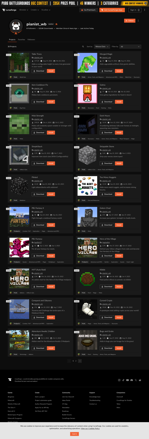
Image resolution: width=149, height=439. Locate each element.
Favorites (21, 39)
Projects (12, 39)
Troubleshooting (94, 400)
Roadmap (65, 411)
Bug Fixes (22, 108)
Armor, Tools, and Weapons (96, 77)
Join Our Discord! (68, 397)
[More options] (144, 10)
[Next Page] (80, 361)
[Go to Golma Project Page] (108, 96)
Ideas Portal (66, 400)
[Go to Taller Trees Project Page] (40, 65)
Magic (133, 138)
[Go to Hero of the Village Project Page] (108, 250)
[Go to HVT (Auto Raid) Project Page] (40, 281)
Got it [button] (74, 434)
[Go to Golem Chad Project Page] (108, 219)
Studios (44, 10)
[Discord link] (131, 380)
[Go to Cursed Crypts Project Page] (108, 312)
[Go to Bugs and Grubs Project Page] (108, 342)
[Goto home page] (9, 10)
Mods (15, 77)
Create (34, 10)
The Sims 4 (11, 407)
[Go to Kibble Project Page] (108, 281)
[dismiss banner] (145, 3)
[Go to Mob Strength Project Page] (40, 127)
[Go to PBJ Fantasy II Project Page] (40, 219)
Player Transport (124, 138)
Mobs (121, 77)
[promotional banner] (74, 3)
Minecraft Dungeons (15, 418)
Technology (23, 354)
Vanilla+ (106, 262)
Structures (137, 77)
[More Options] (138, 21)
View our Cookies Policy (90, 428)
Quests (25, 262)
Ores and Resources (93, 200)
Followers (31, 39)
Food (97, 108)
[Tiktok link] (123, 380)
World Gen (23, 77)
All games (11, 397)
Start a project (40, 397)
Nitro (118, 407)
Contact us (93, 404)
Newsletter (65, 407)
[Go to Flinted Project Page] (40, 188)
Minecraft (11, 400)
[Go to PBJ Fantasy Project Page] (40, 250)
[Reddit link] (140, 380)
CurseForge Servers (68, 418)
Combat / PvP (27, 231)
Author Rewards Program (43, 404)
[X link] (135, 380)
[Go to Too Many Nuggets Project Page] (108, 188)
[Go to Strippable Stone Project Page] (108, 158)
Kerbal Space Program (15, 415)
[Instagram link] (119, 380)
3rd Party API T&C (41, 411)
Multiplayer (51, 262)
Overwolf (120, 397)
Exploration (36, 231)
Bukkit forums (67, 415)
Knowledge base (94, 397)
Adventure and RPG (111, 77)
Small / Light (130, 262)
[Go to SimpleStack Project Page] (40, 158)
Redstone (22, 200)
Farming (103, 108)
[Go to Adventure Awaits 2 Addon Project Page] (40, 342)
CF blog (64, 404)
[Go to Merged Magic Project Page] (108, 65)
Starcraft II (11, 411)
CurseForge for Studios (124, 400)
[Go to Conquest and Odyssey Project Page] (40, 312)
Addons (22, 292)
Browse (22, 10)
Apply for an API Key (42, 407)
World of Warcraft (14, 404)
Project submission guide (43, 400)
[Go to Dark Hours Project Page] (108, 127)
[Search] (83, 47)
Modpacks (17, 231)
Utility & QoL (23, 169)
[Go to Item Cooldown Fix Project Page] (40, 96)
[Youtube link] (127, 380)
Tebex (118, 404)
